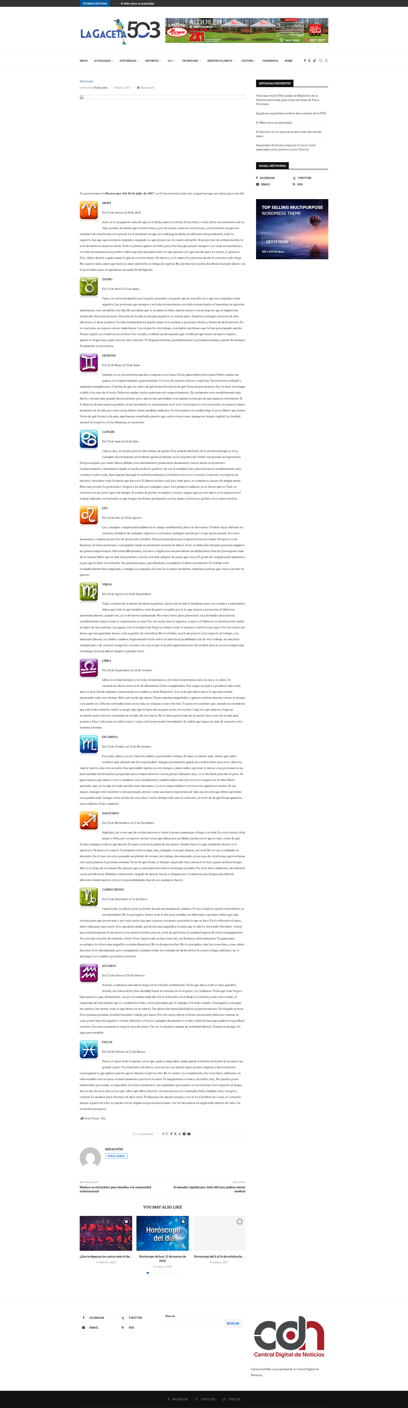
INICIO (84, 60)
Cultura (247, 60)
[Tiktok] (314, 60)
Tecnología (190, 60)
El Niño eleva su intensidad (137, 3)
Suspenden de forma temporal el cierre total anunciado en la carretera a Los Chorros (286, 147)
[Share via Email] (188, 1134)
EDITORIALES (128, 60)
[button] (113, 3)
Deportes (152, 60)
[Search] (321, 60)
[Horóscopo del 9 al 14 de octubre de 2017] (219, 1233)
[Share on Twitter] (175, 1134)
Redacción (101, 87)
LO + (170, 60)
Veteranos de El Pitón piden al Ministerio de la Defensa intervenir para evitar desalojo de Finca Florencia (287, 99)
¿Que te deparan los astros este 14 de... (106, 1256)
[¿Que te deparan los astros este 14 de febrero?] (106, 1233)
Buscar (170, 1316)
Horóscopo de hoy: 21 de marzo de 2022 (162, 1258)
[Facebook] (305, 60)
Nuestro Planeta (219, 60)
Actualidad (102, 60)
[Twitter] (309, 60)
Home (289, 60)
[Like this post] (166, 1134)
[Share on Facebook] (171, 1134)
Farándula (270, 60)
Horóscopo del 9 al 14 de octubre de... (219, 1256)
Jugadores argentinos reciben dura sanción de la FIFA (291, 113)
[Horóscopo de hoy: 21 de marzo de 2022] (162, 1233)
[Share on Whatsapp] (179, 1134)
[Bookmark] (326, 60)
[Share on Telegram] (184, 1134)
